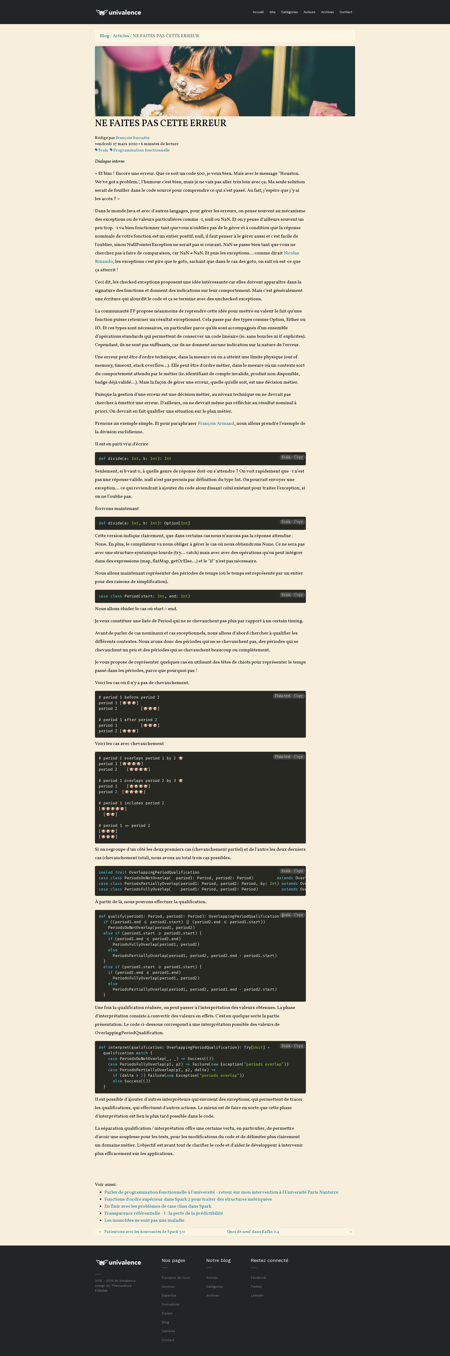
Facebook (258, 1277)
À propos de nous (176, 1277)
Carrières (168, 1331)
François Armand (216, 423)
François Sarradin (133, 138)
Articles (121, 36)
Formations (171, 1304)
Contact (346, 12)
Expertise (169, 1295)
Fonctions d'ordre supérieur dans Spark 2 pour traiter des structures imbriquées (188, 1199)
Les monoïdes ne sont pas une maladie (144, 1220)
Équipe (167, 1313)
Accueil (258, 12)
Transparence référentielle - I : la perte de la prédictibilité (163, 1213)
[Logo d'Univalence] (118, 12)
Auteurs (309, 12)
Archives (327, 12)
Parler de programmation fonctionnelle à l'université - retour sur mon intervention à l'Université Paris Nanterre (221, 1192)
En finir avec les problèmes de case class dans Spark (157, 1206)
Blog (104, 36)
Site (273, 12)
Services (168, 1286)
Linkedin (257, 1295)
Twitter (256, 1286)
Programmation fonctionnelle (141, 150)
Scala (103, 150)
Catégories (289, 12)
